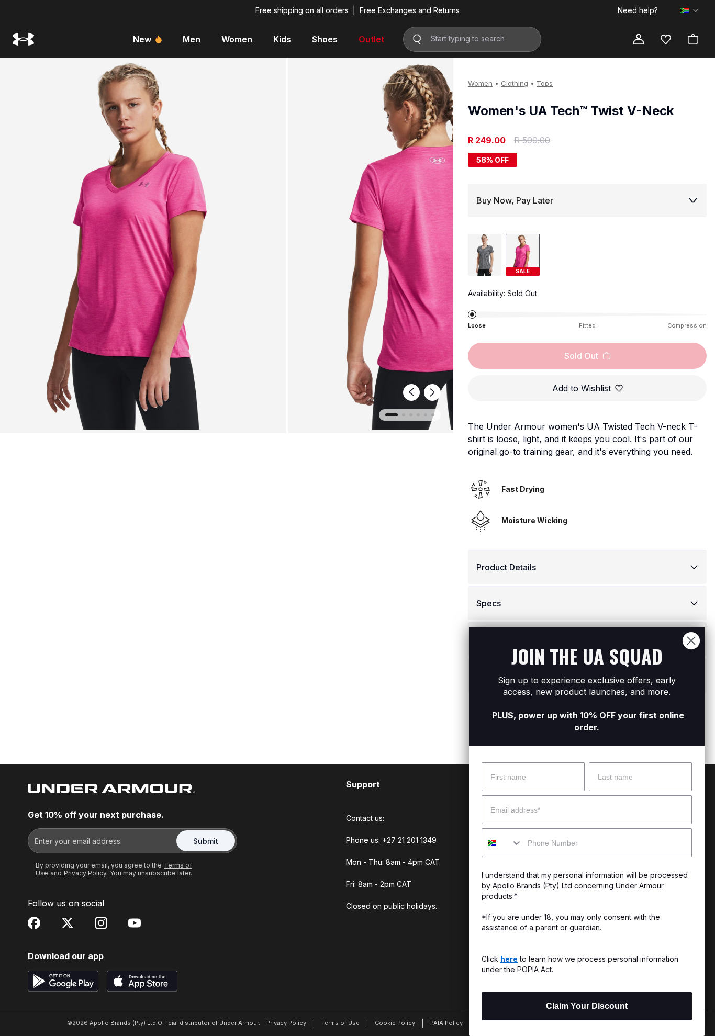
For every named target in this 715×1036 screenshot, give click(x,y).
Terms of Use (340, 1023)
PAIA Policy (446, 1023)
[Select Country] (689, 10)
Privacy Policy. (86, 873)
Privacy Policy (286, 1023)
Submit (205, 841)
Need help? (638, 10)
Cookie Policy (395, 1023)
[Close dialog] (691, 641)
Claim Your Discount (587, 1005)
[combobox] (502, 843)
